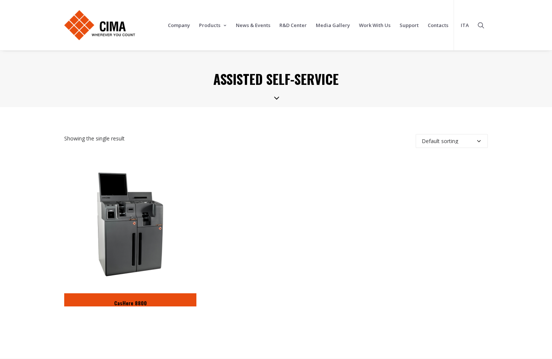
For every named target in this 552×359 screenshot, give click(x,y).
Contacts (438, 25)
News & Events (253, 25)
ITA (465, 25)
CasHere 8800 (130, 303)
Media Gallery (333, 25)
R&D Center (293, 25)
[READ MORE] (130, 227)
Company (179, 25)
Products (209, 25)
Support (409, 25)
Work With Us (375, 25)
